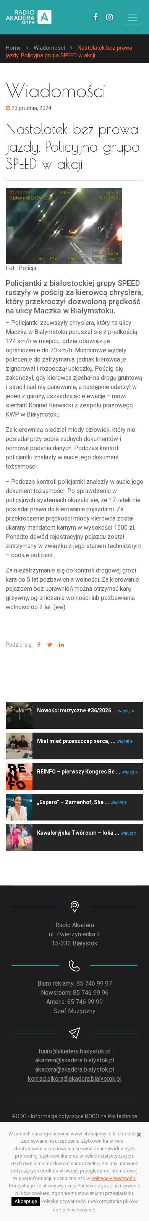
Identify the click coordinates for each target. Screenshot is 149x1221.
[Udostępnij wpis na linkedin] (60, 645)
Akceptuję (26, 1201)
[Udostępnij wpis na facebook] (38, 645)
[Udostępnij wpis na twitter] (49, 645)
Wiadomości (49, 47)
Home (13, 47)
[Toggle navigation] (132, 17)
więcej (125, 710)
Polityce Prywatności (113, 1178)
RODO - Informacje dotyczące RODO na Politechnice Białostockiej (74, 1120)
